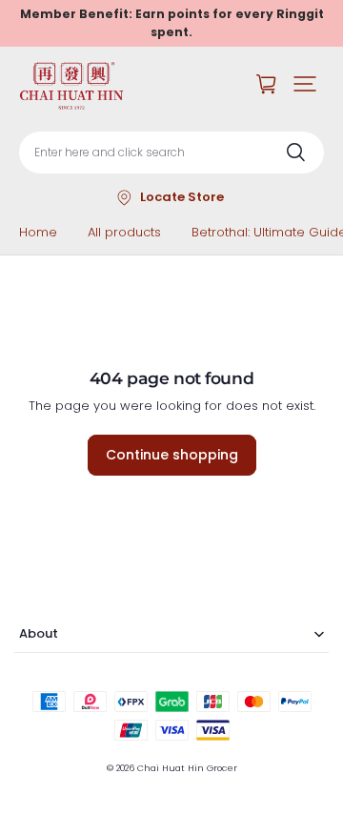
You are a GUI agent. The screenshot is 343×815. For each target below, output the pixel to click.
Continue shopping (172, 454)
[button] (305, 84)
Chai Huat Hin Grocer (187, 768)
